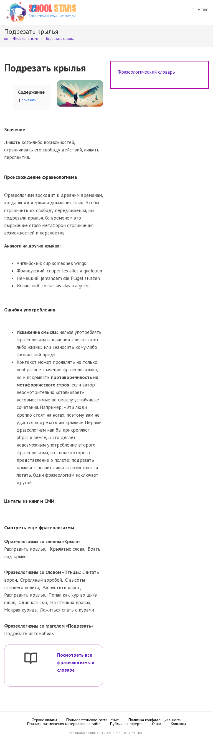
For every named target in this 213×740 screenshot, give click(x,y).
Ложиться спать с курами (67, 610)
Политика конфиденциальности (154, 719)
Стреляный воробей (41, 580)
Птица (71, 572)
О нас (156, 723)
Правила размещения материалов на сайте (64, 723)
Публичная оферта (126, 723)
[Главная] (6, 38)
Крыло (71, 541)
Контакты (178, 723)
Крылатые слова (67, 549)
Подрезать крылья (60, 38)
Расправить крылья (24, 549)
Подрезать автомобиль (29, 633)
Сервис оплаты (44, 719)
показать (29, 99)
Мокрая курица (20, 610)
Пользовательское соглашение (92, 719)
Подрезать (79, 626)
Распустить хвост (61, 587)
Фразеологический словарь (146, 72)
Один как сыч (33, 602)
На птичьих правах (70, 602)
